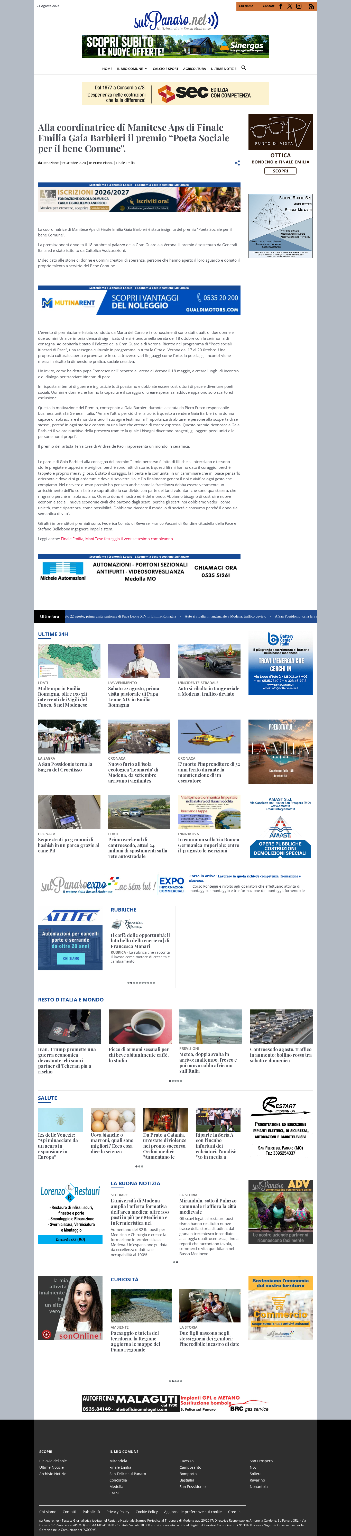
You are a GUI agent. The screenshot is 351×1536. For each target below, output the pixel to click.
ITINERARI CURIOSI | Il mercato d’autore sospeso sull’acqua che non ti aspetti (140, 941)
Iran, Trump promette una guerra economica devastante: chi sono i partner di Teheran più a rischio (67, 1060)
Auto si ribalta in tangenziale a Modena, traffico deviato (184, 616)
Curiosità (124, 1279)
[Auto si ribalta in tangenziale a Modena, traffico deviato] (209, 661)
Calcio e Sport (165, 68)
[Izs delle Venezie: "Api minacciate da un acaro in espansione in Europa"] (60, 1120)
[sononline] (70, 1337)
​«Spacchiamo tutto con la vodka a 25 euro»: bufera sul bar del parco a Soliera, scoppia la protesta (209, 1341)
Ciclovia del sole (53, 1460)
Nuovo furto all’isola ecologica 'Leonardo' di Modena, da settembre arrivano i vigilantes (133, 772)
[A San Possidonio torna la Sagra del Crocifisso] (69, 736)
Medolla (116, 1486)
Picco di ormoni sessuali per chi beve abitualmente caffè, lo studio (139, 1055)
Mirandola (118, 1460)
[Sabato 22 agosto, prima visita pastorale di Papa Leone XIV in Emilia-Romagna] (139, 661)
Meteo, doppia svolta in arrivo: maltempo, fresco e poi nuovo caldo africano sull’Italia (208, 1063)
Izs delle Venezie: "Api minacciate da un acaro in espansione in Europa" (58, 1146)
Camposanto (190, 1467)
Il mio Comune (130, 68)
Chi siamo (246, 5)
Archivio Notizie (52, 1473)
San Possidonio (193, 1486)
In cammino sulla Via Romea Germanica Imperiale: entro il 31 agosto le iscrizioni (208, 845)
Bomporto (188, 1473)
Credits (234, 1511)
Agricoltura (194, 68)
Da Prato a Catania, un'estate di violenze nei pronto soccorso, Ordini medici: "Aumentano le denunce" (165, 1146)
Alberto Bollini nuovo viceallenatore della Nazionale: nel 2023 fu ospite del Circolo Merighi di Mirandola (139, 1212)
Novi (253, 1467)
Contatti (269, 5)
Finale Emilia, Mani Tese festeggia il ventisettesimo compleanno (117, 538)
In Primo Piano (100, 162)
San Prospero (261, 1460)
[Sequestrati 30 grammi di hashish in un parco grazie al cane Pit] (69, 812)
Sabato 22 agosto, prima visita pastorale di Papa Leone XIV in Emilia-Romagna (76, 616)
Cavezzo (186, 1460)
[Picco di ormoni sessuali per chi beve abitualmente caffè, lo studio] (140, 1026)
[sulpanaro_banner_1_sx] (280, 1241)
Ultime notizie (223, 68)
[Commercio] (280, 1337)
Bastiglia (187, 1480)
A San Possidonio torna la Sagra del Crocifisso (267, 616)
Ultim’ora (49, 616)
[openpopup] (313, 69)
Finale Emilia (125, 162)
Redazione (51, 162)
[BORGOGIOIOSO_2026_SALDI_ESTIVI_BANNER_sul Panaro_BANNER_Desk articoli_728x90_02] (139, 315)
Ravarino (257, 1480)
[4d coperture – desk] (139, 584)
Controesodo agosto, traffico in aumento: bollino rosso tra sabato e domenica (281, 1055)
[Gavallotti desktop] (175, 93)
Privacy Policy (117, 1511)
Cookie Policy (147, 1511)
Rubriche (123, 909)
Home (107, 68)
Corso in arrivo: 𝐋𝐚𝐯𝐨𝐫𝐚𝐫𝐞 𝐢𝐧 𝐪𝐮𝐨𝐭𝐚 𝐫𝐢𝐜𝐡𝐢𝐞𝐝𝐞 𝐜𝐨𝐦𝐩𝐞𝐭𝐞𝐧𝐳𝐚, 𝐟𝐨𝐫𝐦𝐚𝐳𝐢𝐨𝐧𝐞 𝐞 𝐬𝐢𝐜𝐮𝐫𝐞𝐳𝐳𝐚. (245, 878)
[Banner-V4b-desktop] (139, 212)
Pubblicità (91, 1511)
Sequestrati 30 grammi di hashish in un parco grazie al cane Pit (68, 845)
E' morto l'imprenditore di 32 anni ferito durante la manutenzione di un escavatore (209, 772)
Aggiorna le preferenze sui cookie (193, 1511)
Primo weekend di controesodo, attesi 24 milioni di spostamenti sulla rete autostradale (137, 848)
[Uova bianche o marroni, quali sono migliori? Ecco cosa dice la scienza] (113, 1120)
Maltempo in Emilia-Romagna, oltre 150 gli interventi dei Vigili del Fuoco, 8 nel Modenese (62, 697)
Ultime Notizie (51, 1467)
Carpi (114, 1493)
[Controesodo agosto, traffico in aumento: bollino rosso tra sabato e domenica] (281, 1026)
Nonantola (259, 1486)
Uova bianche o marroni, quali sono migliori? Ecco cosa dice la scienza (112, 1143)
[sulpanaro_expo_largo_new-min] (175, 1403)
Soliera (256, 1473)
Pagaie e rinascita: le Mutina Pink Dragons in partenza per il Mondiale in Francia (140, 1341)
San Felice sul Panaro (127, 1473)
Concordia (118, 1480)
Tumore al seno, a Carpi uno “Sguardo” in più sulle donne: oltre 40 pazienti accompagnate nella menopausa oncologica (207, 1212)
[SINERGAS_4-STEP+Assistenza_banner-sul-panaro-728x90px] (175, 56)
